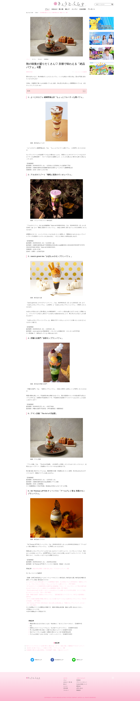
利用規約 (78, 680)
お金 (71, 13)
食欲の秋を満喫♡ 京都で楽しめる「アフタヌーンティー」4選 (51, 568)
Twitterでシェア (38, 659)
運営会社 (78, 686)
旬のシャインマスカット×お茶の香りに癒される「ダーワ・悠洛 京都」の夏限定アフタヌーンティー (55, 646)
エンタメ (74, 9)
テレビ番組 (85, 13)
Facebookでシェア (59, 659)
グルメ (47, 9)
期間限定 (46, 59)
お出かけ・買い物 (57, 9)
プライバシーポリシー (81, 682)
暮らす (67, 9)
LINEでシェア (79, 659)
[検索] (112, 4)
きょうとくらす (29, 12)
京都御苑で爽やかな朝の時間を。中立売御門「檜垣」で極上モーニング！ (47, 650)
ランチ (51, 13)
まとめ (40, 59)
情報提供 (78, 690)
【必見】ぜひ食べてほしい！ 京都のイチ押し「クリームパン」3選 (45, 648)
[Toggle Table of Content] (83, 91)
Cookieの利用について (81, 684)
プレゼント (91, 9)
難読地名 (77, 13)
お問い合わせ (79, 688)
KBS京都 (82, 9)
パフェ (34, 59)
